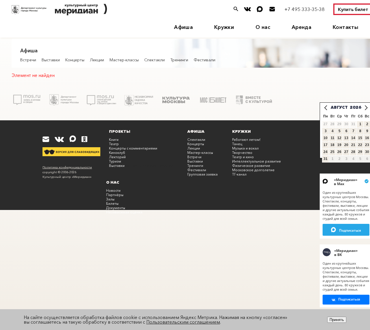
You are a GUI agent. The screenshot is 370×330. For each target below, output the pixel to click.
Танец (237, 144)
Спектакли (154, 59)
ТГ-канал (239, 174)
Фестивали (204, 59)
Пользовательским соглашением (183, 322)
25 (332, 152)
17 (325, 145)
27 (346, 152)
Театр (114, 144)
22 (360, 145)
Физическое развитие (251, 165)
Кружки (224, 27)
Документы (115, 208)
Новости (113, 190)
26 (339, 152)
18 (332, 145)
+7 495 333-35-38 (304, 9)
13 (346, 138)
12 (339, 138)
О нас (263, 27)
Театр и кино (243, 157)
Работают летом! (246, 139)
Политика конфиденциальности (67, 167)
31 (325, 159)
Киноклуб (117, 152)
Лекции (97, 59)
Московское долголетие (253, 170)
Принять (337, 320)
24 (325, 152)
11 (332, 138)
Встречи (28, 59)
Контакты (345, 27)
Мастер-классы (124, 59)
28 (353, 152)
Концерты (74, 59)
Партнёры (114, 195)
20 (346, 145)
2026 (355, 107)
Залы (110, 199)
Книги (114, 139)
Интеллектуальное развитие (256, 161)
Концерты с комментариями (133, 148)
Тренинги (179, 59)
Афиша (183, 27)
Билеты (112, 203)
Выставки (51, 59)
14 (353, 138)
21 (353, 145)
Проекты (119, 131)
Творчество (242, 152)
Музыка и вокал (245, 148)
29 (360, 152)
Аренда (301, 27)
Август (339, 107)
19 (339, 145)
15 (360, 138)
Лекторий (117, 157)
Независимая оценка (124, 212)
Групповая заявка (202, 174)
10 (325, 138)
